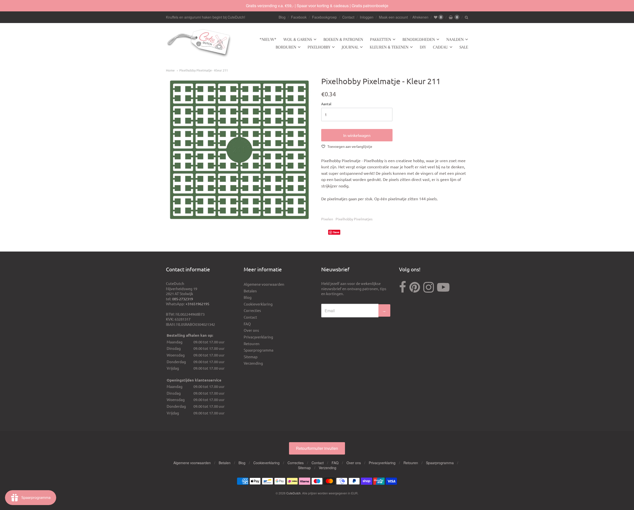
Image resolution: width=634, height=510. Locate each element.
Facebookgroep (324, 17)
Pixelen (327, 219)
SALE (463, 47)
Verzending (253, 363)
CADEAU (440, 47)
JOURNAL (350, 47)
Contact (348, 17)
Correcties (252, 310)
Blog (282, 17)
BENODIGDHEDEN (418, 39)
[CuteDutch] (199, 43)
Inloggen (366, 17)
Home (170, 70)
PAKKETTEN (380, 39)
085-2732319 (182, 298)
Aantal (326, 104)
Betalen (250, 290)
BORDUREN (286, 47)
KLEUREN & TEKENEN (389, 47)
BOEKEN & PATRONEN (343, 39)
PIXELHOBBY (319, 47)
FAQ (247, 323)
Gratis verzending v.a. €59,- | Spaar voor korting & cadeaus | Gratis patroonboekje (317, 5)
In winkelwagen (356, 135)
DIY (423, 47)
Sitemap (251, 356)
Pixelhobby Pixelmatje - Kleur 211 (203, 70)
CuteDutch (293, 493)
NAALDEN (455, 39)
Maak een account (393, 17)
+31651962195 (197, 303)
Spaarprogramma (258, 350)
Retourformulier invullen (317, 448)
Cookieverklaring (258, 304)
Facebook (299, 17)
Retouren (252, 343)
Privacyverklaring (258, 336)
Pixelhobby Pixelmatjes (354, 219)
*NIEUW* (268, 39)
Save (336, 232)
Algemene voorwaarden (264, 284)
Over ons (251, 330)
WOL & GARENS (297, 39)
